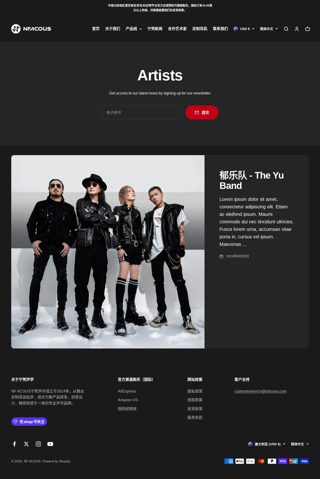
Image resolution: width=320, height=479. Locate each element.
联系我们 (220, 29)
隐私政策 (194, 391)
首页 (96, 29)
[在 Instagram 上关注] (38, 444)
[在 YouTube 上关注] (50, 444)
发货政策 (194, 409)
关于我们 (112, 29)
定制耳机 (199, 29)
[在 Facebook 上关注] (14, 444)
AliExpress (127, 391)
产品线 (131, 29)
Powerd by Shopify (56, 461)
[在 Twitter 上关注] (26, 444)
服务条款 (194, 417)
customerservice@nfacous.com (260, 391)
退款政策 (194, 400)
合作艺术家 (177, 29)
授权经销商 (127, 409)
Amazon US (128, 400)
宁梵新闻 (154, 29)
